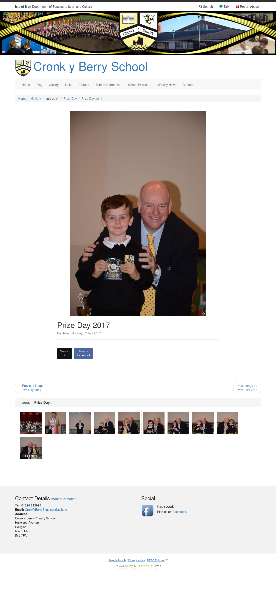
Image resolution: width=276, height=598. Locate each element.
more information (64, 498)
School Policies (138, 84)
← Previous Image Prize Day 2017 (31, 387)
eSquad (84, 84)
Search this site (117, 560)
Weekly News (167, 84)
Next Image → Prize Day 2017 (247, 387)
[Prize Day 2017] (55, 423)
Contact (188, 84)
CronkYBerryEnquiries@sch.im (46, 509)
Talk (226, 6)
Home (26, 84)
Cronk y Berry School (90, 65)
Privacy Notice (136, 560)
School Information (108, 84)
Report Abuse (249, 6)
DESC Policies (156, 560)
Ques (148, 566)
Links (68, 84)
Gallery (54, 84)
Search (207, 6)
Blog (39, 84)
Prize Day (70, 98)
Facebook (84, 353)
